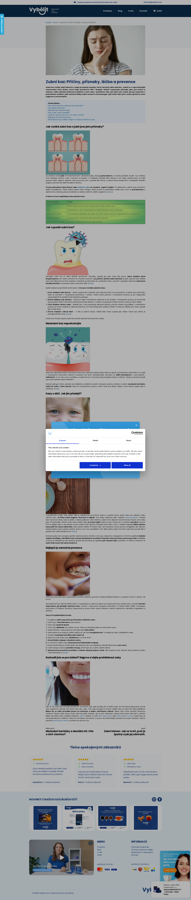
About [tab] (128, 440)
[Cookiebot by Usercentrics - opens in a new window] (133, 433)
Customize (94, 465)
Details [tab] (95, 440)
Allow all (127, 465)
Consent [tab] (62, 440)
